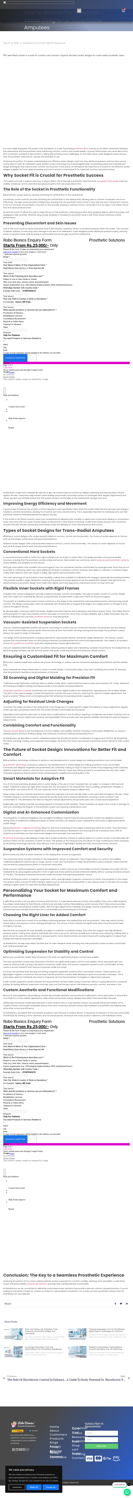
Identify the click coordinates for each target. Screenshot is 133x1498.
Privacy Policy (55, 1447)
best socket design (15, 731)
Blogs (54, 1442)
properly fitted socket (108, 181)
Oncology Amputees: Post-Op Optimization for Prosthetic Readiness (43, 1348)
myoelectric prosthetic (24, 643)
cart (75, 1450)
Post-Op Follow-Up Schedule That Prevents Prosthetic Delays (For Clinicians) (41, 1331)
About (54, 1431)
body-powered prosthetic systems (113, 560)
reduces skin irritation (37, 1284)
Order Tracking (77, 1454)
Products (57, 1439)
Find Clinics (77, 1433)
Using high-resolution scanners (17, 690)
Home (54, 1427)
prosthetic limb (81, 148)
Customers (58, 1435)
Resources (77, 1437)
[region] (33, 1479)
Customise (17, 1487)
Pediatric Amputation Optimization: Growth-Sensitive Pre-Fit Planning (105, 1348)
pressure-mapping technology (27, 828)
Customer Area (77, 1441)
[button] (79, 11)
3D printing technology (13, 838)
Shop (76, 1445)
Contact (77, 1458)
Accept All (50, 1487)
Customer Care (77, 1428)
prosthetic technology (16, 765)
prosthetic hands (41, 616)
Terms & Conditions (58, 1457)
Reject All (34, 1487)
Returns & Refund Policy (56, 1452)
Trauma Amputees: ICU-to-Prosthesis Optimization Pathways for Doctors (107, 1330)
